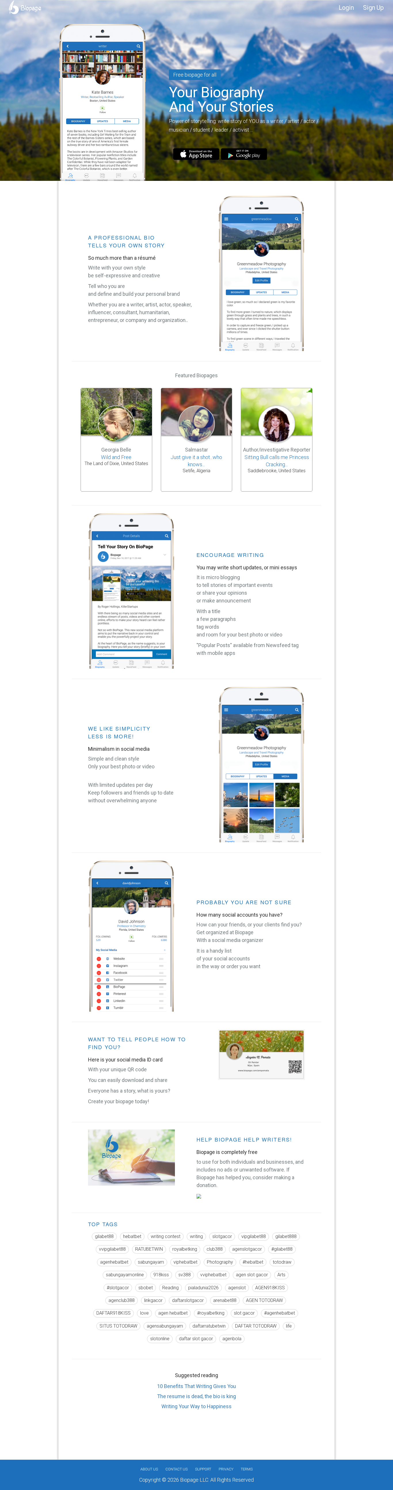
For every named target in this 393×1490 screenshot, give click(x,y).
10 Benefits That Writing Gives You (196, 1386)
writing (196, 1236)
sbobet (145, 1287)
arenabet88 (224, 1300)
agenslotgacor (247, 1249)
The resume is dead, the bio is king (196, 1396)
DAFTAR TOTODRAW (255, 1326)
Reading (170, 1287)
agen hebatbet (173, 1313)
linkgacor (153, 1300)
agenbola (231, 1338)
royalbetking (184, 1249)
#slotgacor (118, 1287)
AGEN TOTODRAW (264, 1300)
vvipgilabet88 (112, 1249)
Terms (247, 1469)
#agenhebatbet (279, 1313)
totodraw (282, 1262)
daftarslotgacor (188, 1300)
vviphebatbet (213, 1274)
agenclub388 (121, 1300)
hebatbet (132, 1236)
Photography (220, 1262)
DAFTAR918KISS (113, 1313)
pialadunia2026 (203, 1287)
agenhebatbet (114, 1262)
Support (203, 1469)
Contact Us (176, 1469)
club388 (215, 1249)
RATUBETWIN (149, 1249)
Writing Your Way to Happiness (196, 1406)
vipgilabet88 (253, 1236)
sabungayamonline (125, 1274)
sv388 (184, 1274)
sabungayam (151, 1262)
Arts (281, 1274)
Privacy (226, 1469)
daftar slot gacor (196, 1338)
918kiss (161, 1274)
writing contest (165, 1236)
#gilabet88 (282, 1249)
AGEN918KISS (270, 1287)
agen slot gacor (252, 1274)
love (144, 1313)
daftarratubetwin (209, 1326)
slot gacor (244, 1313)
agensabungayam (165, 1326)
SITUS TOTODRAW (118, 1326)
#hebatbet (253, 1262)
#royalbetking (210, 1313)
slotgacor (222, 1236)
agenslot (237, 1287)
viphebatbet (185, 1262)
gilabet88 (104, 1236)
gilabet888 (286, 1236)
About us (149, 1469)
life (289, 1326)
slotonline (159, 1338)
